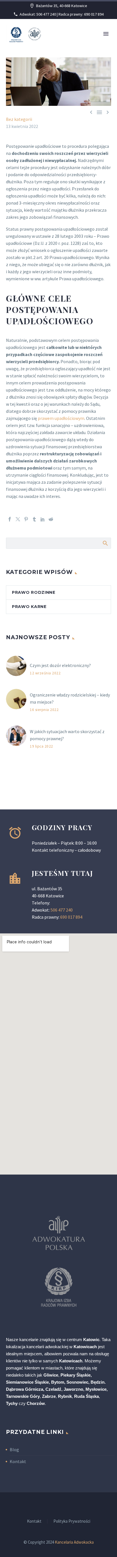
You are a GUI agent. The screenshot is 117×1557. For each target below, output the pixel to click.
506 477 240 (62, 910)
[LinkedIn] (42, 519)
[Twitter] (18, 519)
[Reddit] (51, 519)
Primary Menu (106, 34)
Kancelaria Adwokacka (74, 1542)
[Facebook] (9, 519)
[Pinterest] (26, 519)
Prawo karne (29, 606)
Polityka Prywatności (71, 1521)
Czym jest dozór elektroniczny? (60, 665)
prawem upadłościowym (61, 418)
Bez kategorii (19, 119)
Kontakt (18, 1461)
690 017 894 (71, 917)
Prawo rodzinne (33, 592)
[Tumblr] (34, 519)
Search (105, 543)
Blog (14, 1449)
